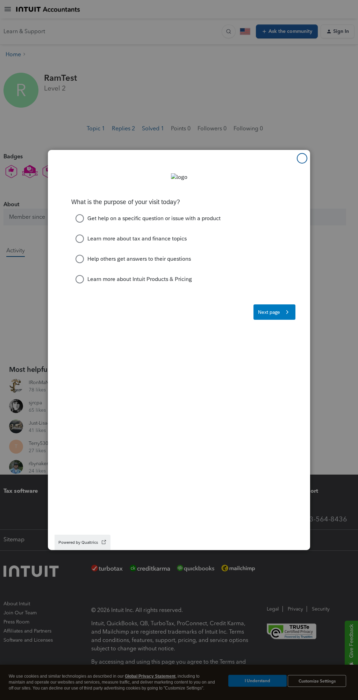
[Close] (302, 158)
